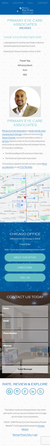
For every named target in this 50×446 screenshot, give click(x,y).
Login (35, 434)
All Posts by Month (25, 65)
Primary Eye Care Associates (14, 131)
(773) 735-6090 (25, 167)
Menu (5, 3)
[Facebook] (25, 391)
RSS (25, 74)
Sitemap (16, 434)
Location (18, 3)
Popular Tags (25, 60)
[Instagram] (17, 391)
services (5, 141)
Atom (25, 70)
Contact (43, 3)
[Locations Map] (25, 197)
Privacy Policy (26, 434)
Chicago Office (25, 234)
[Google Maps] (9, 391)
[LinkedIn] (33, 391)
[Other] (40, 391)
